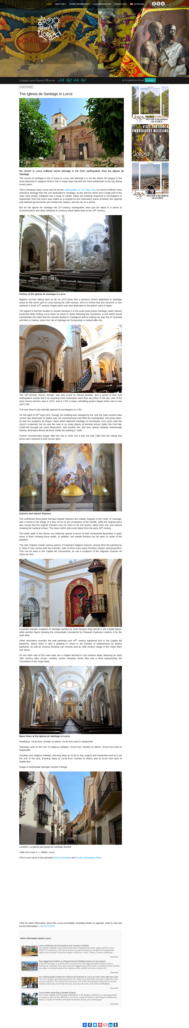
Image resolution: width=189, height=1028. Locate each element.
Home (49, 4)
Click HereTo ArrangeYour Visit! (150, 64)
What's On (59, 4)
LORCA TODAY (47, 926)
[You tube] (163, 4)
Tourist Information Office (89, 857)
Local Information (101, 4)
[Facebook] (154, 4)
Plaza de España (62, 857)
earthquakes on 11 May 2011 (80, 190)
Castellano (138, 4)
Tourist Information (78, 4)
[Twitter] (158, 4)
